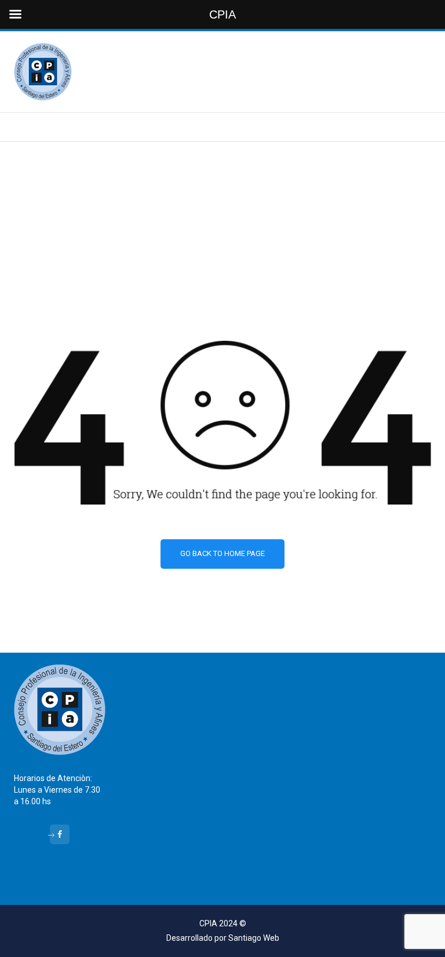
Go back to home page (222, 553)
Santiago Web (253, 938)
